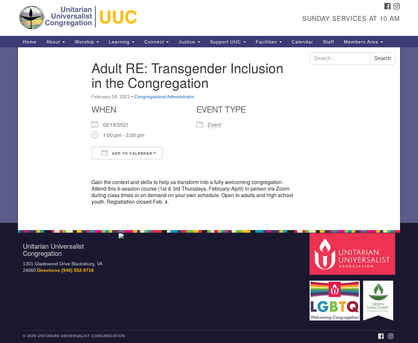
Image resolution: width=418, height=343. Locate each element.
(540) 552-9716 (77, 270)
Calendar (302, 41)
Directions (48, 270)
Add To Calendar (131, 153)
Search (382, 58)
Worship (85, 41)
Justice (188, 41)
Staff (328, 41)
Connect (155, 41)
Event (214, 124)
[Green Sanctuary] (379, 297)
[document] (209, 135)
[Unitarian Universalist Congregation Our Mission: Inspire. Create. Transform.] (129, 18)
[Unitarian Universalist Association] (353, 253)
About (54, 41)
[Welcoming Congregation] (336, 297)
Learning (120, 41)
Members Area (362, 41)
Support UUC (226, 41)
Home (30, 41)
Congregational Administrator (164, 96)
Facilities (267, 41)
